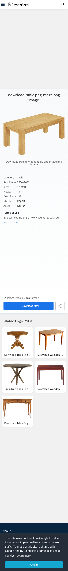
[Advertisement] (34, 51)
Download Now (30, 305)
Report (21, 201)
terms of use (10, 222)
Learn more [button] (24, 555)
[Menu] (3, 4)
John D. (21, 205)
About (7, 531)
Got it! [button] (34, 564)
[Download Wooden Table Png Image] (50, 340)
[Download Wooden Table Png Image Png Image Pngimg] (50, 374)
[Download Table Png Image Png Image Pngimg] (17, 340)
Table (20, 177)
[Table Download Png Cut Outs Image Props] (17, 374)
